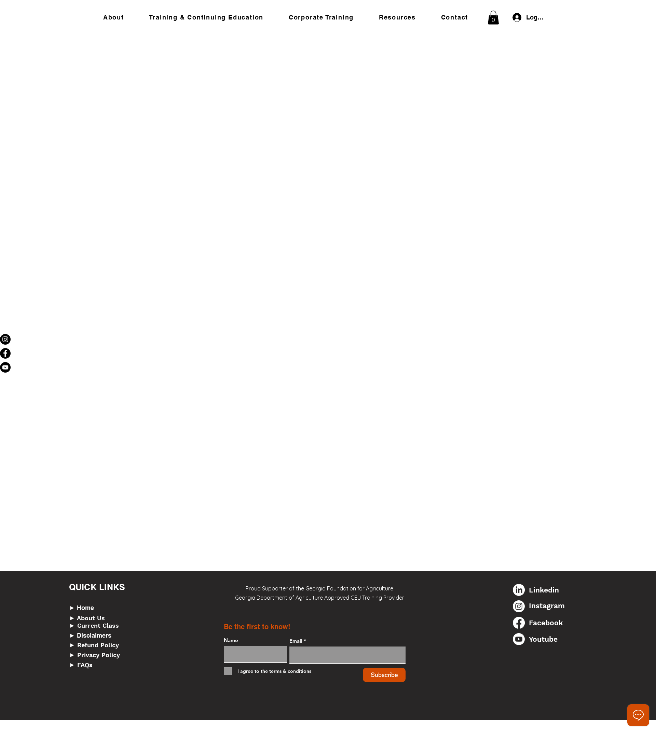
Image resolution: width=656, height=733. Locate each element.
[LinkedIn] (519, 590)
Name (231, 640)
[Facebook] (5, 353)
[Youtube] (519, 639)
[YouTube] (5, 367)
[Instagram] (5, 339)
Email (295, 640)
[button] (206, 17)
